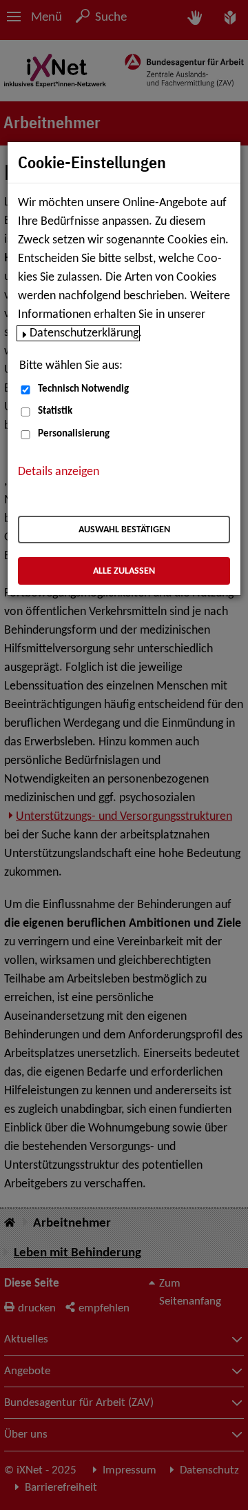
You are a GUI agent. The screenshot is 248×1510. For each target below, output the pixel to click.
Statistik (55, 411)
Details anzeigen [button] (58, 472)
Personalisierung (74, 434)
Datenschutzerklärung (84, 333)
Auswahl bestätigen (124, 530)
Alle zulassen (124, 571)
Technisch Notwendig (83, 389)
